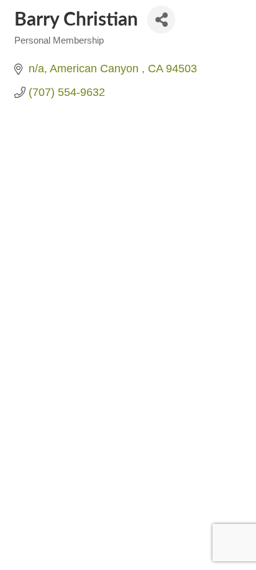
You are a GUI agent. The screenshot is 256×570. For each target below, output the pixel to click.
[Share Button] (161, 20)
